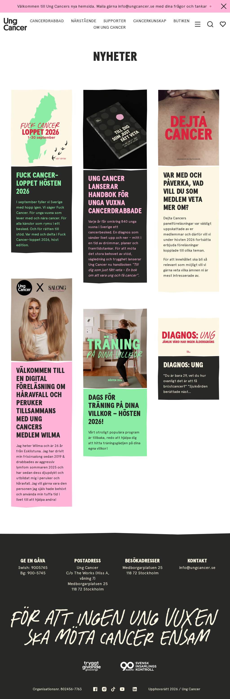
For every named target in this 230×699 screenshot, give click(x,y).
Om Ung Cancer (109, 27)
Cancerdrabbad (47, 20)
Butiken (181, 20)
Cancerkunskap (149, 20)
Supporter (114, 20)
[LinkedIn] (134, 689)
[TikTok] (113, 689)
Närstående (83, 20)
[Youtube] (122, 689)
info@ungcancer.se (197, 567)
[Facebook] (95, 689)
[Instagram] (104, 689)
